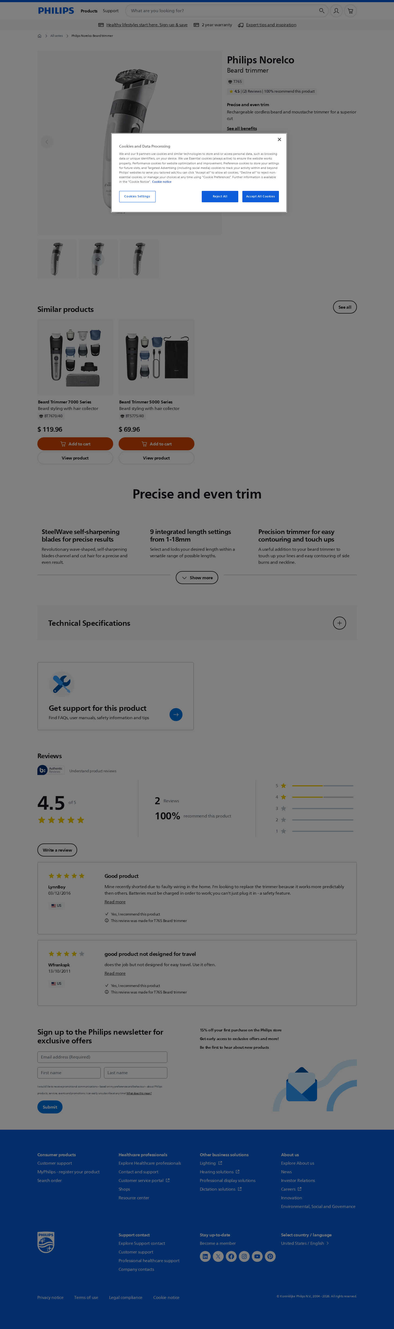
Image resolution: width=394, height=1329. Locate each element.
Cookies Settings (137, 196)
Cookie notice (161, 181)
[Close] (279, 139)
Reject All (220, 196)
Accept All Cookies (260, 196)
